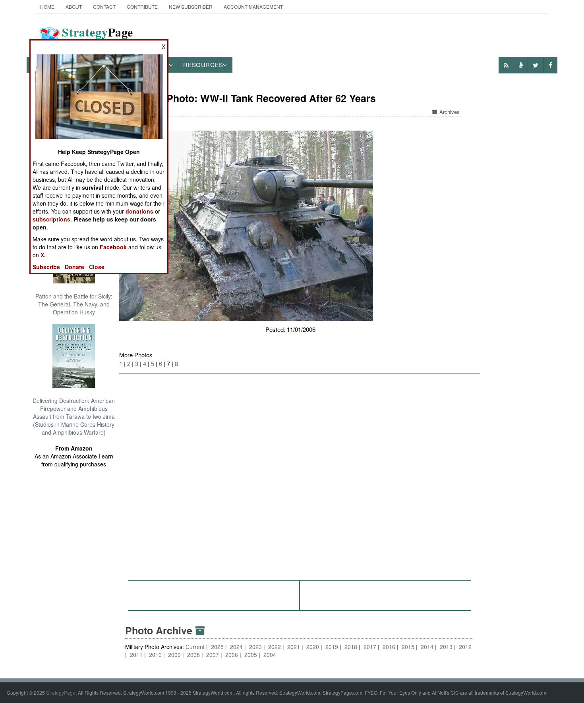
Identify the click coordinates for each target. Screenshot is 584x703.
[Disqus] (299, 473)
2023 (255, 647)
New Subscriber (191, 6)
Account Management (253, 6)
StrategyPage (60, 692)
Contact (104, 6)
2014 (427, 647)
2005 (250, 655)
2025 (217, 647)
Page (97, 36)
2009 (174, 655)
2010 (155, 655)
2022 (274, 647)
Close (96, 267)
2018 (350, 647)
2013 (446, 647)
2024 (236, 647)
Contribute (142, 6)
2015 (408, 647)
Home (47, 6)
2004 (269, 655)
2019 (331, 647)
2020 (312, 647)
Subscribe (46, 267)
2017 (370, 647)
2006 (231, 655)
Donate (74, 267)
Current (196, 647)
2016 (389, 647)
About (74, 6)
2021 (293, 647)
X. (43, 255)
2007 (212, 655)
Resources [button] (203, 64)
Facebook (113, 247)
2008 (193, 655)
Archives (449, 112)
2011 (136, 655)
